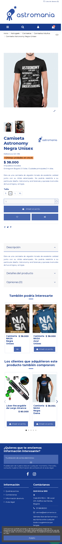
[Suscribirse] (31, 462)
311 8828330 (41, 508)
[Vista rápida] (21, 333)
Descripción (13, 247)
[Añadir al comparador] (45, 217)
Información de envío (15, 498)
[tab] (31, 247)
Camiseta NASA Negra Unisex (11, 340)
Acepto (32, 538)
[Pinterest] (10, 227)
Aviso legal (10, 502)
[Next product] (57, 34)
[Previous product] (56, 34)
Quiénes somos (12, 491)
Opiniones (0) (14, 282)
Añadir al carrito (33, 209)
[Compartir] (4, 227)
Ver (17, 349)
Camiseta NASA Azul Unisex (38, 340)
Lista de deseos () (52, 1)
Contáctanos (11, 495)
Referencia (8, 154)
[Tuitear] (8, 227)
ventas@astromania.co (46, 512)
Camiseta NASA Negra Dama (38, 409)
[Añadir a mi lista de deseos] (17, 217)
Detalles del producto (19, 273)
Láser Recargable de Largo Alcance (16, 407)
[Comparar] (17, 333)
